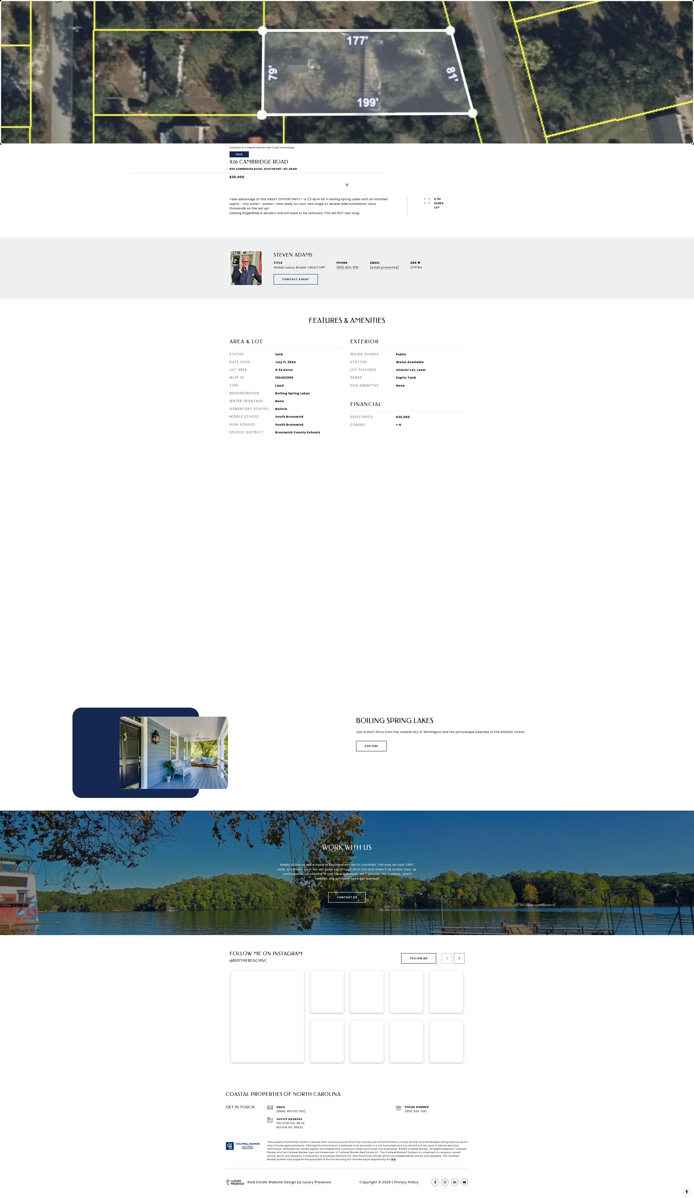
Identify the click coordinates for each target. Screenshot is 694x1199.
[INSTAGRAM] (445, 1182)
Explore (371, 746)
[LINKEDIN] (454, 1182)
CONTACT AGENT (295, 279)
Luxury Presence (317, 1182)
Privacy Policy (406, 1182)
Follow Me (419, 958)
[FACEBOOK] (435, 1182)
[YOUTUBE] (464, 1182)
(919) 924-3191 (348, 267)
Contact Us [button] (347, 897)
